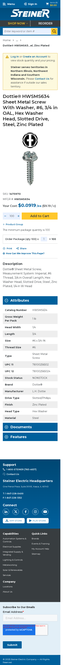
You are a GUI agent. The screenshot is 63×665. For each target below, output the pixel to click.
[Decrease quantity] (5, 216)
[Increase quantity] (18, 216)
